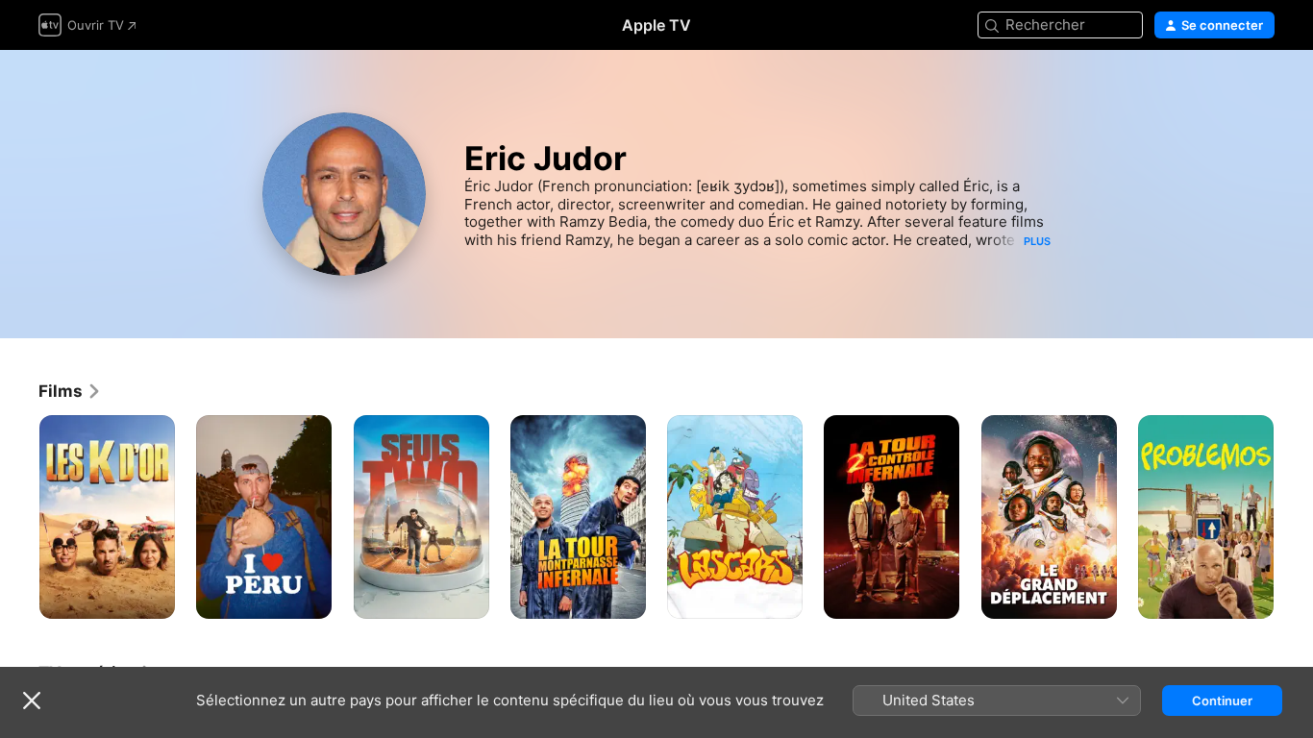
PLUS (1037, 241)
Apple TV (656, 25)
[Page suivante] (1293, 517)
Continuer (1222, 700)
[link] (70, 391)
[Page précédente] (19, 517)
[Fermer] (31, 700)
